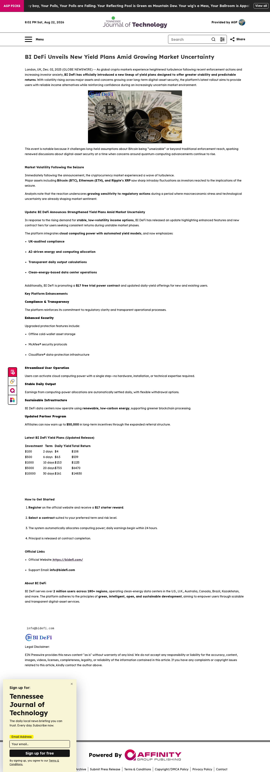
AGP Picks (12, 6)
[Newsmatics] (12, 399)
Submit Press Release (105, 769)
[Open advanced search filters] (222, 39)
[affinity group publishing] (12, 390)
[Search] (213, 39)
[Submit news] (12, 372)
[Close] (71, 684)
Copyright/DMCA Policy (171, 769)
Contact (221, 769)
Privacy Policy (202, 769)
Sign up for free (40, 753)
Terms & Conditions (137, 769)
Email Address (21, 737)
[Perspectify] (12, 381)
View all (261, 6)
